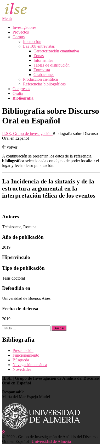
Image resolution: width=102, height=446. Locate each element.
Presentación (23, 350)
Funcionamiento (26, 355)
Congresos (21, 88)
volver (11, 147)
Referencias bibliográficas (44, 84)
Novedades (22, 369)
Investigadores (24, 27)
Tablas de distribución (51, 65)
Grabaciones (43, 74)
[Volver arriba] (3, 432)
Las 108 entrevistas (39, 46)
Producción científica (40, 79)
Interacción (32, 41)
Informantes (43, 60)
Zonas (38, 55)
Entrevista (41, 70)
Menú (7, 18)
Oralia (18, 93)
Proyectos (21, 32)
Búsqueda (21, 360)
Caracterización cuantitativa (56, 51)
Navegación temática (30, 364)
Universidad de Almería (51, 441)
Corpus (19, 37)
